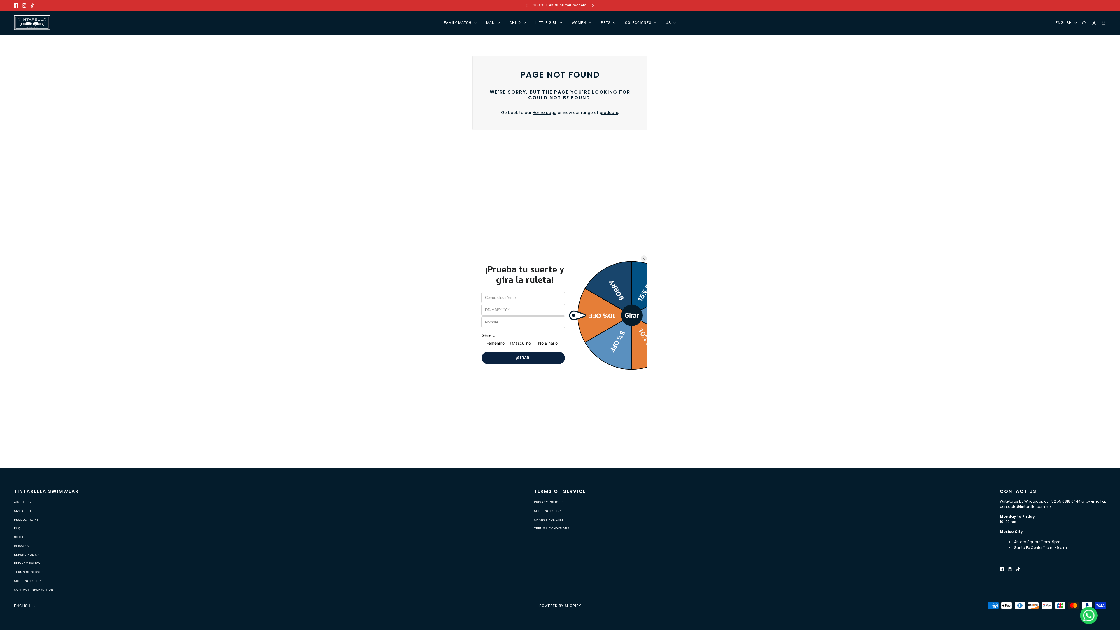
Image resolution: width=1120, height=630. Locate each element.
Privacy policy (27, 563)
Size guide (23, 510)
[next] (593, 5)
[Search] (1084, 22)
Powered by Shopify (560, 606)
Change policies (549, 519)
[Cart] (1103, 22)
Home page (544, 113)
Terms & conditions (551, 528)
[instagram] (24, 5)
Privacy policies (549, 502)
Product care (26, 519)
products (609, 113)
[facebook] (16, 5)
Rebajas (21, 545)
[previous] (527, 5)
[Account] (1093, 22)
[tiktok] (32, 5)
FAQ (17, 528)
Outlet (20, 537)
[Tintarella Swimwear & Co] (32, 22)
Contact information (33, 589)
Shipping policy (28, 580)
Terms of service (29, 572)
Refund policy (26, 554)
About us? (23, 502)
